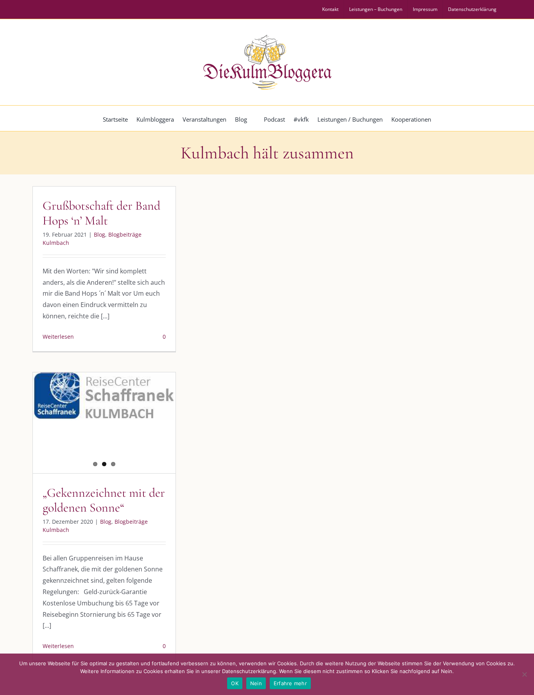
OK (234, 683)
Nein (256, 683)
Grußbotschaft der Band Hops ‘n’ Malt (101, 213)
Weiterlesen (58, 336)
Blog (99, 234)
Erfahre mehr (290, 683)
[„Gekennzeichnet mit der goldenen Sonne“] (104, 396)
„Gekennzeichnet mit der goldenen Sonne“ (104, 500)
